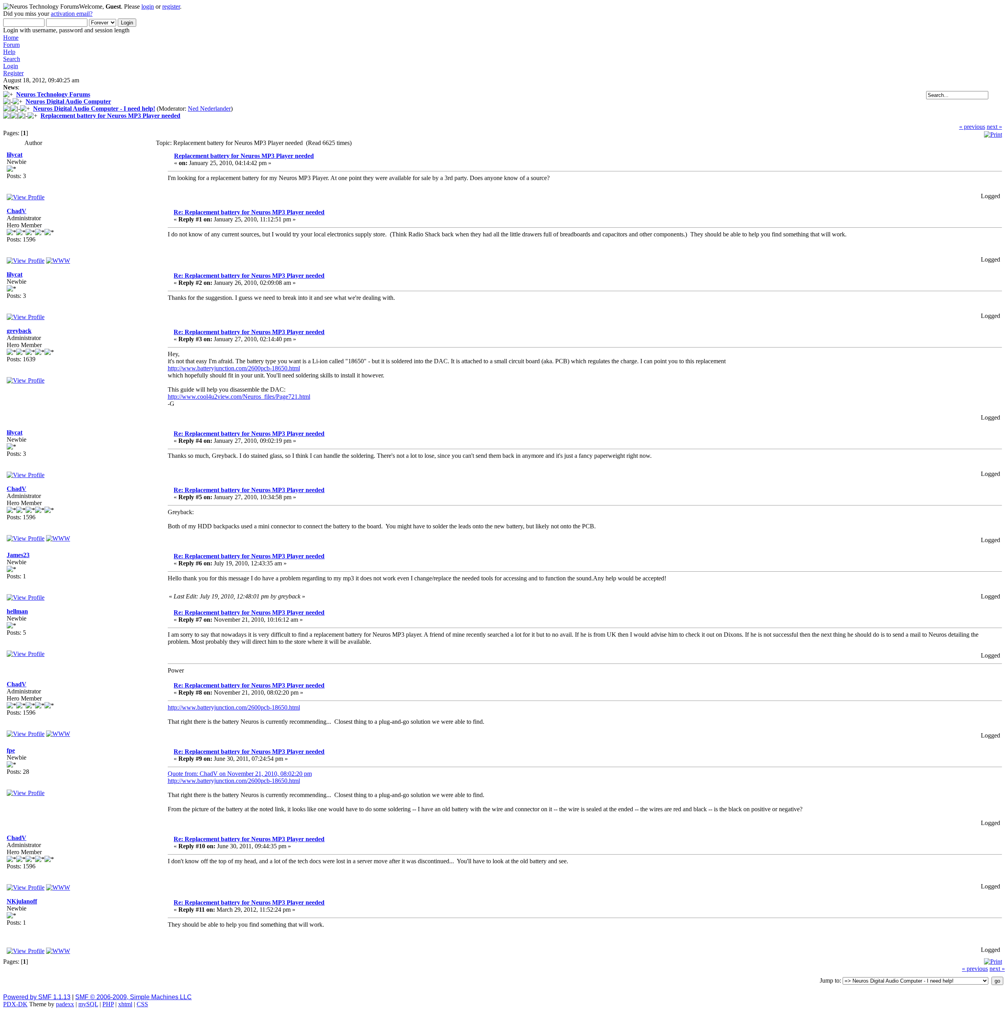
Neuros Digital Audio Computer (68, 101)
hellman (17, 611)
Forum (11, 44)
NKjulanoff (22, 901)
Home (11, 37)
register (171, 6)
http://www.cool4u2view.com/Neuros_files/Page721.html (239, 396)
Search (11, 59)
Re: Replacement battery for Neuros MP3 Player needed (249, 212)
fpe (11, 750)
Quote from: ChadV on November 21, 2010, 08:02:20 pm (240, 773)
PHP (108, 1004)
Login (10, 66)
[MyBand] (58, 260)
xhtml (125, 1004)
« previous (972, 126)
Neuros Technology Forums (53, 94)
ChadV (16, 211)
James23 (18, 555)
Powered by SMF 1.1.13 (36, 997)
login (147, 6)
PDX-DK (15, 1004)
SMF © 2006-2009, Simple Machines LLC (133, 997)
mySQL (88, 1004)
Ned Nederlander (209, 108)
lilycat (14, 154)
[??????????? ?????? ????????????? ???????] (58, 951)
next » (994, 126)
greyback (19, 330)
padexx (65, 1004)
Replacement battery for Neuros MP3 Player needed (110, 115)
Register (13, 73)
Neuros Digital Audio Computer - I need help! (94, 108)
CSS (142, 1004)
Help (9, 51)
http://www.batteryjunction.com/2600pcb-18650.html (234, 368)
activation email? (72, 13)
